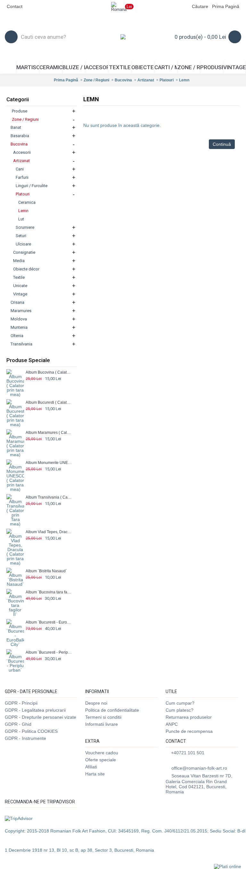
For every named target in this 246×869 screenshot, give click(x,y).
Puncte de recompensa (189, 731)
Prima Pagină (66, 80)
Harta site (95, 773)
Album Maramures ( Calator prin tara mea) (49, 432)
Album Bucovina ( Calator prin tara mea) (49, 372)
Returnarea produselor (189, 717)
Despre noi (96, 703)
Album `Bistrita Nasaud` (46, 571)
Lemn (184, 80)
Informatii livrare (101, 724)
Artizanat (145, 80)
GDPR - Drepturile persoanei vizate (40, 717)
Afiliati (91, 766)
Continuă (222, 144)
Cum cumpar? (180, 703)
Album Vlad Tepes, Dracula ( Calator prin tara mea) (49, 532)
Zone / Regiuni (96, 80)
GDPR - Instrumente (25, 738)
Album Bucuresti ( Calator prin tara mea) (49, 402)
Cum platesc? (179, 710)
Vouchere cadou (101, 752)
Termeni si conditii (103, 717)
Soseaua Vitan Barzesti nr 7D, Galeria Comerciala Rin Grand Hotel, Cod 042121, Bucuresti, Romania (199, 783)
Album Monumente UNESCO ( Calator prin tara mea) (49, 462)
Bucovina (123, 80)
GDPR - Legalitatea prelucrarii (35, 710)
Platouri (167, 80)
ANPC (172, 724)
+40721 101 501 (187, 752)
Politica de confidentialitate (112, 710)
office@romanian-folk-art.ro (199, 768)
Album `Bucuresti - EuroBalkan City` (49, 622)
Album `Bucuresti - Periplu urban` (49, 652)
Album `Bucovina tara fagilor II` (49, 592)
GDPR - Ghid (18, 724)
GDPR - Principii (21, 703)
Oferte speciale (100, 759)
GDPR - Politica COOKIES (31, 731)
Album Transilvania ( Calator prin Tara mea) (49, 497)
